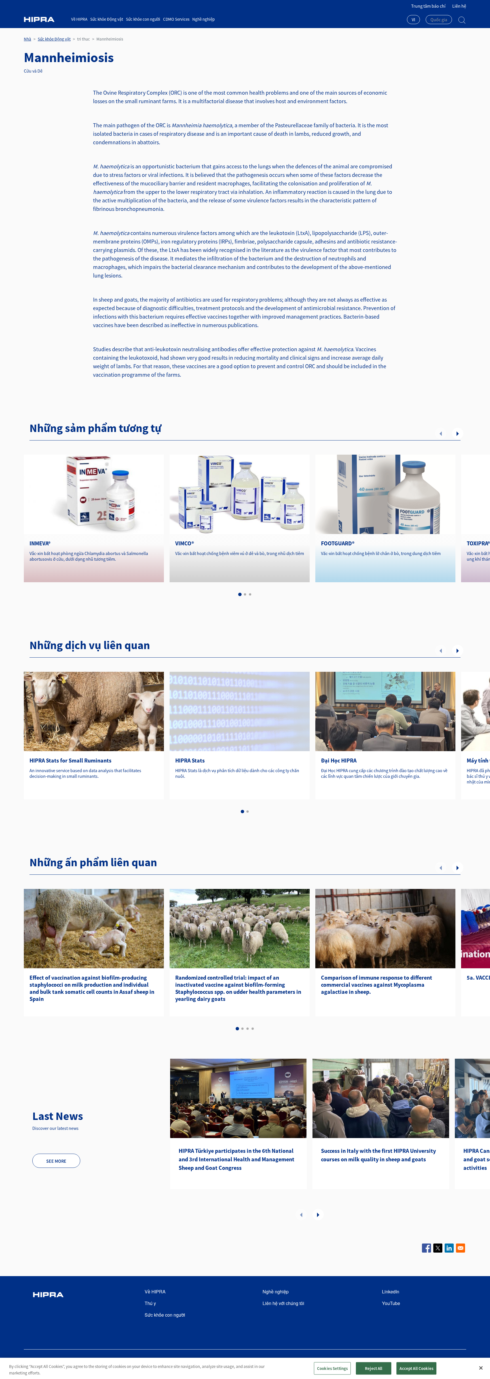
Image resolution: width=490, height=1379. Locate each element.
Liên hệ (459, 6)
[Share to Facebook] (426, 1248)
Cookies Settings (332, 1368)
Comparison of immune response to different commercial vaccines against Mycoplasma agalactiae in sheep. (376, 984)
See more (56, 1161)
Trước (440, 433)
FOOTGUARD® (337, 543)
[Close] (481, 1368)
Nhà (27, 39)
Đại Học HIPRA (338, 760)
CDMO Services (176, 19)
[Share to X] (437, 1248)
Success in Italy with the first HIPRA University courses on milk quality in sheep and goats (378, 1155)
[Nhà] (45, 19)
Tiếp (457, 433)
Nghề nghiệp (203, 19)
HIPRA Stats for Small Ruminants (70, 760)
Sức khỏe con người (143, 19)
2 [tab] (245, 594)
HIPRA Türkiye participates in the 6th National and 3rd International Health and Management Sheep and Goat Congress (236, 1159)
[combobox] (413, 20)
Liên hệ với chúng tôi (283, 1303)
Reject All (374, 1368)
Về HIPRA (79, 19)
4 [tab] (253, 1029)
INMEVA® (39, 543)
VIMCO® (184, 543)
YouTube (391, 1303)
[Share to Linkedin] (449, 1248)
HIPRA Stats (190, 760)
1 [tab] (240, 594)
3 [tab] (250, 594)
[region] (245, 1368)
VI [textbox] (413, 19)
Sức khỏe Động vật (106, 19)
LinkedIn (390, 1291)
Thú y (150, 1303)
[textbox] (439, 19)
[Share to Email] (460, 1248)
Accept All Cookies (416, 1368)
